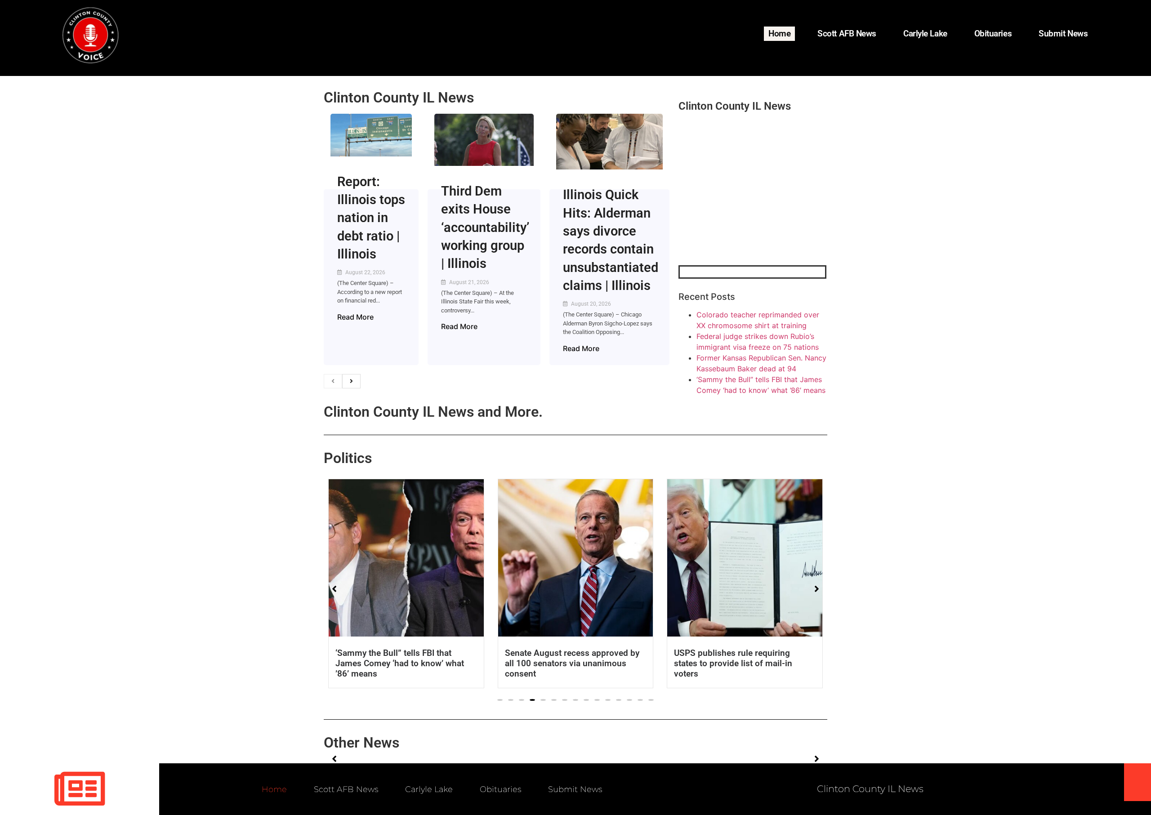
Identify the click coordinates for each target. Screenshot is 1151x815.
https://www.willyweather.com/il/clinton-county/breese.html (745, 218)
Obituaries (993, 33)
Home (779, 33)
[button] (500, 700)
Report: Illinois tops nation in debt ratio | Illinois (371, 218)
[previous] (333, 381)
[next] (351, 381)
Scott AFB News (846, 33)
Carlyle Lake (925, 33)
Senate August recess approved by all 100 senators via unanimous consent (572, 663)
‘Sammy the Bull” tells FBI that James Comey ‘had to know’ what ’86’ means (399, 663)
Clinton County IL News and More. (433, 411)
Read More (355, 316)
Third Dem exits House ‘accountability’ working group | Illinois (485, 227)
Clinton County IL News (399, 97)
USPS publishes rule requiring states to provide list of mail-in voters (733, 663)
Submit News (1063, 33)
